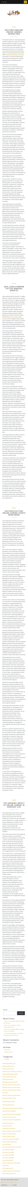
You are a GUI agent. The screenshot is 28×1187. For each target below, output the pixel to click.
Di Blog (10, 1185)
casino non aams (7, 1125)
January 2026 (8, 1052)
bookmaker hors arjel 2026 (10, 1082)
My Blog (14, 27)
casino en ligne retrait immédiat (11, 1119)
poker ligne (5, 1165)
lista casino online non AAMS (10, 1139)
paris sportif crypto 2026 (9, 1173)
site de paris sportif (7, 1079)
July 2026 (7, 1050)
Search (5, 1009)
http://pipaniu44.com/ (8, 1104)
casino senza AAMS (7, 1160)
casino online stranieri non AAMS (11, 1147)
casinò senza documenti (9, 1076)
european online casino (9, 1098)
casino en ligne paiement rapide (11, 1090)
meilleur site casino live (9, 1117)
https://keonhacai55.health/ (10, 1074)
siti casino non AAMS (8, 1152)
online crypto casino (8, 1066)
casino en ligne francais (9, 1133)
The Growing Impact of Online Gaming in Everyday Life (14, 805)
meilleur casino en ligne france (11, 1084)
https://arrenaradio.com (8, 1063)
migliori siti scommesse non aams (12, 1071)
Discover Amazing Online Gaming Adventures (14, 32)
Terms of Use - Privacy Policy (9, 1182)
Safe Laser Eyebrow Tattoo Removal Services (14, 288)
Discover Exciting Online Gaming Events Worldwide (14, 513)
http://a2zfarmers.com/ (8, 1101)
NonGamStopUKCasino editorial (15, 54)
